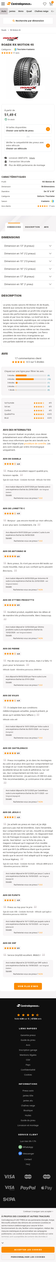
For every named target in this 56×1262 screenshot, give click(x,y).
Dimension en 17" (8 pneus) (19, 276)
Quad (29, 11)
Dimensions (14, 227)
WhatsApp (28, 1147)
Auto (3, 11)
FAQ (28, 1164)
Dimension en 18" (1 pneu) (18, 284)
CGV (28, 1059)
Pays (28, 1064)
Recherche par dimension (29, 20)
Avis (46, 227)
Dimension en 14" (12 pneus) (19, 253)
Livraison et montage (28, 1125)
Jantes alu (28, 1100)
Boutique (28, 1110)
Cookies (28, 1074)
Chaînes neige (41, 11)
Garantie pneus (28, 1035)
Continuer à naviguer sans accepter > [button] (38, 1211)
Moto (21, 11)
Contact (28, 1159)
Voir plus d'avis (28, 986)
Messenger (28, 1153)
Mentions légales (28, 1054)
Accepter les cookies (28, 1249)
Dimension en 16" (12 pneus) (19, 268)
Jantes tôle (28, 1095)
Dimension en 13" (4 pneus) (19, 245)
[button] (28, 375)
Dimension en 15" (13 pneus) (19, 261)
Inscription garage (28, 1049)
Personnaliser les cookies (28, 1257)
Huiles (28, 1115)
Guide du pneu (28, 1039)
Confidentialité (28, 1069)
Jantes (12, 11)
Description (32, 227)
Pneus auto (28, 1090)
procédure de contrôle (35, 443)
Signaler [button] (9, 495)
